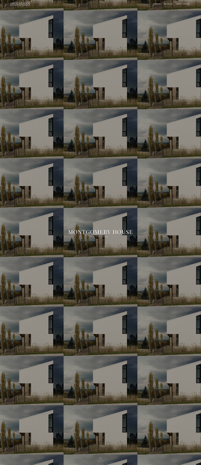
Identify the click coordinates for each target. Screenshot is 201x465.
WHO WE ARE (168, 4)
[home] (20, 4)
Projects (157, 4)
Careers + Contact (182, 4)
